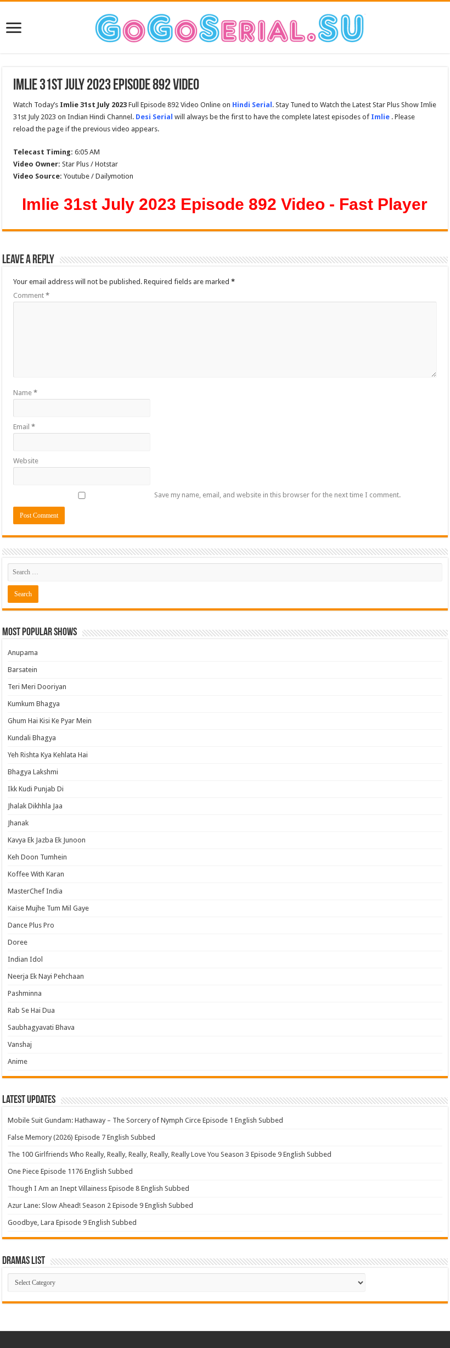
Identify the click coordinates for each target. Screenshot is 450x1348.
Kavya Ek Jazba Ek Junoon (47, 840)
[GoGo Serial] (225, 26)
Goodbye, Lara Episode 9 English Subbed (72, 1222)
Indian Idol (25, 959)
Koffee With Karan (36, 874)
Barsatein (22, 669)
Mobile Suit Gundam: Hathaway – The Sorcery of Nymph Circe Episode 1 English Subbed (145, 1120)
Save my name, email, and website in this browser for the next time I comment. (277, 495)
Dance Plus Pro (31, 925)
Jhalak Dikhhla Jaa (35, 806)
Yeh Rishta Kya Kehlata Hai (48, 755)
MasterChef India (35, 891)
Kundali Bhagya (32, 738)
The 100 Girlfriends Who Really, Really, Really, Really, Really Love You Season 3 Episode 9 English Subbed (169, 1154)
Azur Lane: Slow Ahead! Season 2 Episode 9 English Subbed (100, 1205)
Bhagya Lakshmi (33, 772)
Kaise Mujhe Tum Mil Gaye (48, 908)
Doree (17, 942)
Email (24, 427)
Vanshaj (20, 1044)
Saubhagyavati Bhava (41, 1027)
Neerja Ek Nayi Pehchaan (46, 976)
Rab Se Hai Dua (31, 1010)
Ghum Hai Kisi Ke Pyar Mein (50, 721)
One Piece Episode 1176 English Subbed (70, 1171)
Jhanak (18, 823)
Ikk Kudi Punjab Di (36, 789)
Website (25, 461)
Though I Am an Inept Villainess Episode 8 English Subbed (98, 1188)
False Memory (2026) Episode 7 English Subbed (81, 1137)
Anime (17, 1061)
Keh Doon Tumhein (37, 857)
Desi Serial (154, 117)
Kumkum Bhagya (34, 704)
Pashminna (25, 993)
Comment (31, 295)
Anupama (23, 652)
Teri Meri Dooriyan (37, 687)
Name (25, 393)
